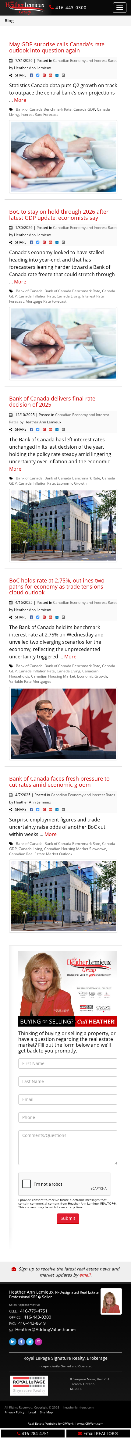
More (20, 100)
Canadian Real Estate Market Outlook (40, 853)
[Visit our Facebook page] (21, 1342)
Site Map (46, 1412)
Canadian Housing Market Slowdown (75, 848)
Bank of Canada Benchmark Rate (44, 109)
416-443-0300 (71, 7)
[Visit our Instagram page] (38, 1342)
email (84, 1275)
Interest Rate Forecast (39, 114)
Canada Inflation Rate (37, 296)
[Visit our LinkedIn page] (12, 1342)
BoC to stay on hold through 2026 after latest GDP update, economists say (58, 214)
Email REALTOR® (100, 1433)
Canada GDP (84, 109)
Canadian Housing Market (53, 676)
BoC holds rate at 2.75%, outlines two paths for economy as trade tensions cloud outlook (56, 586)
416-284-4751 (35, 1433)
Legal (32, 1412)
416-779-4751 (34, 1311)
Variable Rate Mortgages (30, 681)
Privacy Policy (14, 1412)
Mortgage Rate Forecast (46, 301)
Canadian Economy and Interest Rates (85, 60)
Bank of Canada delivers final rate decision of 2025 (52, 401)
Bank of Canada (29, 290)
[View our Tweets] (30, 1342)
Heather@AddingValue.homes (45, 1329)
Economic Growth (72, 483)
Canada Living (68, 296)
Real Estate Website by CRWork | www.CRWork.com (65, 1423)
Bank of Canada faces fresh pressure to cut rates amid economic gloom (59, 781)
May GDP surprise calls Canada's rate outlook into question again (56, 47)
